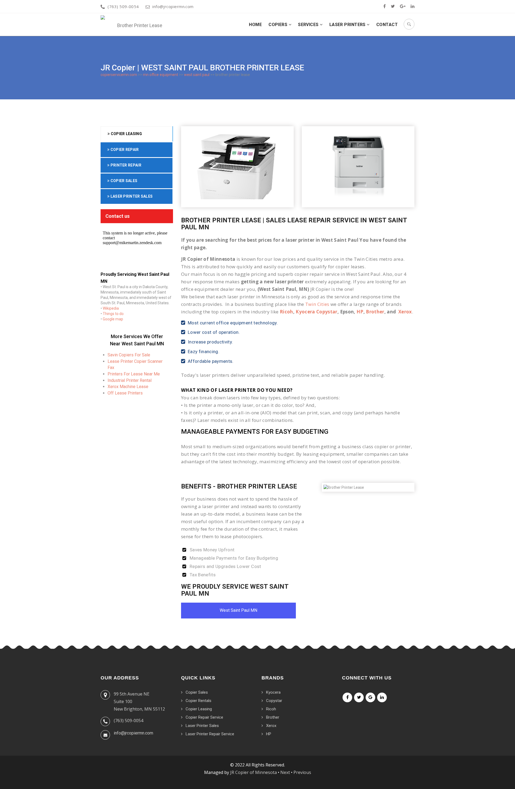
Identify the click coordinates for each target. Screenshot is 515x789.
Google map (113, 319)
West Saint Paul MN (238, 610)
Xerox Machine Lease (128, 386)
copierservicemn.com (119, 75)
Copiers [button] (278, 24)
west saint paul (196, 75)
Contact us (117, 216)
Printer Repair (125, 165)
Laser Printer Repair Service (210, 734)
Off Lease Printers (125, 393)
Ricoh (286, 312)
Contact (387, 24)
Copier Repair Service (204, 717)
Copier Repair (124, 149)
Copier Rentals (198, 700)
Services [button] (309, 24)
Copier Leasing (126, 134)
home (255, 24)
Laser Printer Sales (131, 196)
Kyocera (273, 692)
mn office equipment (160, 75)
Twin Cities (317, 304)
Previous (302, 772)
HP (359, 312)
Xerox (405, 312)
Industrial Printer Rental (130, 380)
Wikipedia (111, 308)
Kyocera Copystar (316, 312)
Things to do (113, 314)
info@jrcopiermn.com (173, 6)
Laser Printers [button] (348, 24)
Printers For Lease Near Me (134, 374)
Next (285, 772)
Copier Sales (123, 181)
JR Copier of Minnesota (253, 772)
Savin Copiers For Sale (129, 354)
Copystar (274, 700)
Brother (375, 312)
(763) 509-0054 (123, 6)
